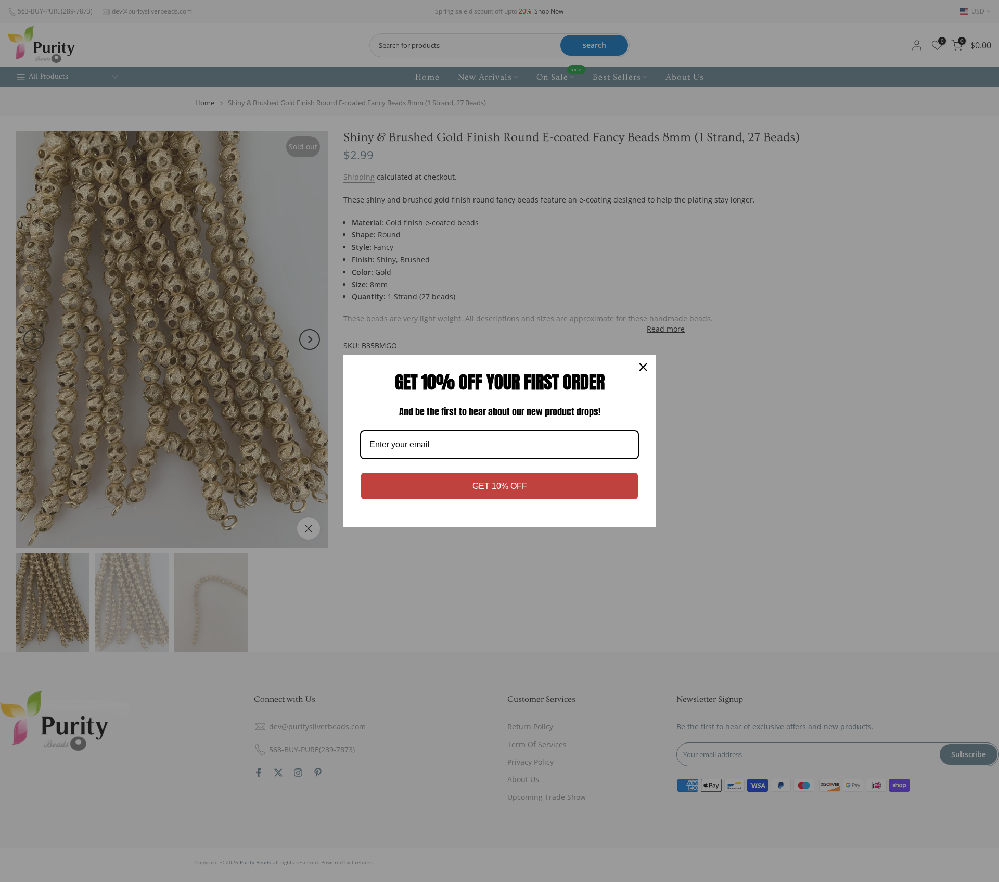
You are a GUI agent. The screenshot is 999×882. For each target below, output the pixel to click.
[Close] (643, 367)
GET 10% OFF (499, 486)
